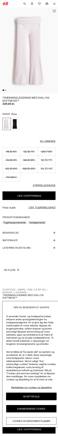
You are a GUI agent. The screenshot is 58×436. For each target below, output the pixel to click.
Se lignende (48, 141)
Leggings (20, 292)
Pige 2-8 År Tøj (36, 289)
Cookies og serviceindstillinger (31, 421)
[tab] (3, 90)
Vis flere (10, 270)
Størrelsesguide (44, 185)
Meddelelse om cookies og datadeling (31, 387)
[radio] (7, 124)
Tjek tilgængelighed (42, 207)
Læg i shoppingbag (29, 195)
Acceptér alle (31, 396)
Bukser (7, 292)
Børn (21, 289)
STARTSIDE (9, 289)
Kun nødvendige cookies (31, 408)
